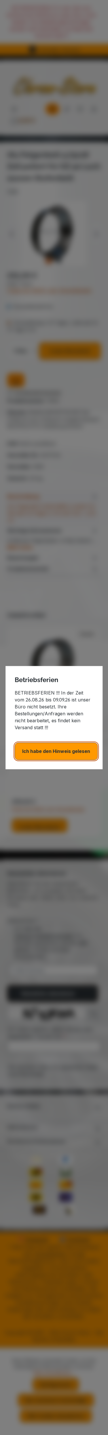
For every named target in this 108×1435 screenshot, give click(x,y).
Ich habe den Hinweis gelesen (56, 751)
